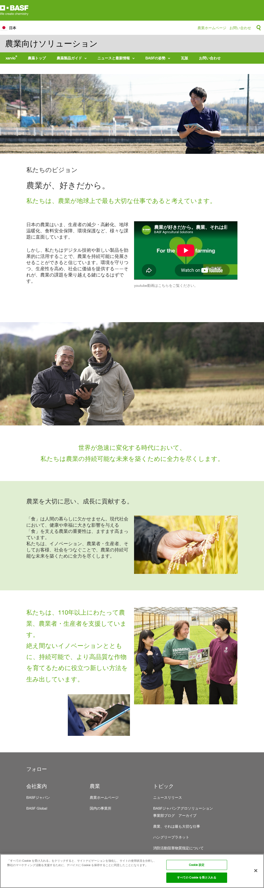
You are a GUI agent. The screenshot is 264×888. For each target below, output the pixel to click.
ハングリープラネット (171, 837)
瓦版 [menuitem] (184, 58)
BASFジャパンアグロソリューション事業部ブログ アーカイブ (183, 812)
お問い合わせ (240, 28)
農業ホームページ (211, 28)
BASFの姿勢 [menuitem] (155, 58)
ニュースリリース (167, 797)
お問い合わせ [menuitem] (210, 58)
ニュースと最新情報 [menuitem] (113, 58)
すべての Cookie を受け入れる (196, 877)
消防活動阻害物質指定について (178, 848)
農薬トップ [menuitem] (37, 58)
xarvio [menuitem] (11, 57)
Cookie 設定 (196, 865)
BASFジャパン (38, 797)
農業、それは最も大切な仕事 (176, 826)
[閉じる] (255, 870)
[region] (132, 871)
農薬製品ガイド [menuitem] (69, 58)
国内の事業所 (100, 808)
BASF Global (36, 808)
